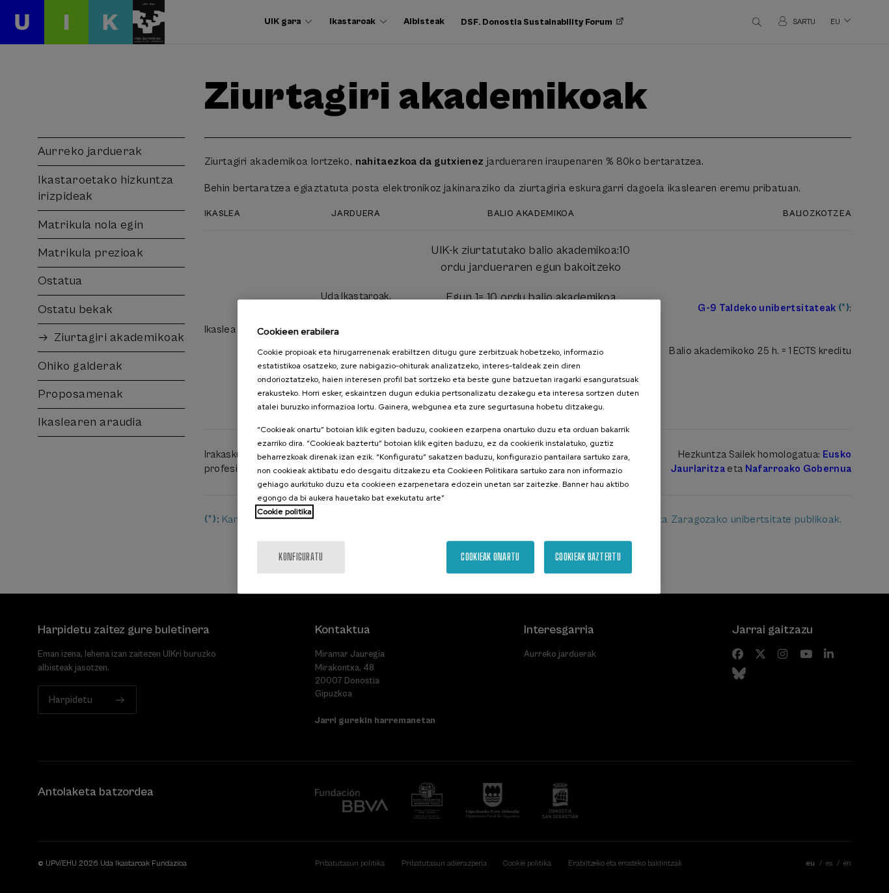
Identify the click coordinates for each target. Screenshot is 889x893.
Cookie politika (284, 511)
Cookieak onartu (490, 556)
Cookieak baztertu (588, 556)
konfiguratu (301, 556)
